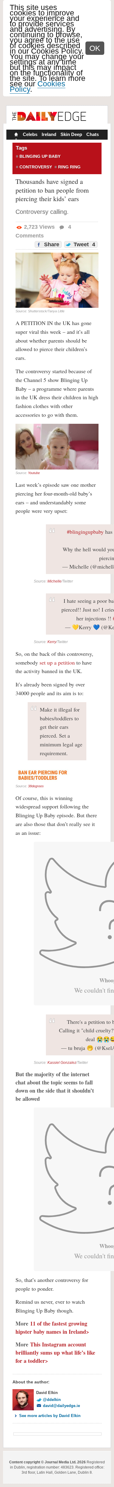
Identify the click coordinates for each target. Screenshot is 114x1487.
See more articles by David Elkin (50, 1415)
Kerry (51, 642)
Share (51, 244)
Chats (92, 134)
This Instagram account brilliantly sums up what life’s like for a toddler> (55, 1352)
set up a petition (57, 662)
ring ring (69, 166)
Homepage (15, 135)
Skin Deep (71, 134)
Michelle (54, 581)
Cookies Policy (37, 86)
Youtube (34, 473)
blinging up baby (39, 156)
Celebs (30, 134)
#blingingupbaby (85, 531)
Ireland (49, 134)
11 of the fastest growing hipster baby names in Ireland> (52, 1327)
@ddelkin (52, 1399)
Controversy (35, 166)
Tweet (83, 244)
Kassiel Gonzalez (61, 1062)
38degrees (36, 786)
